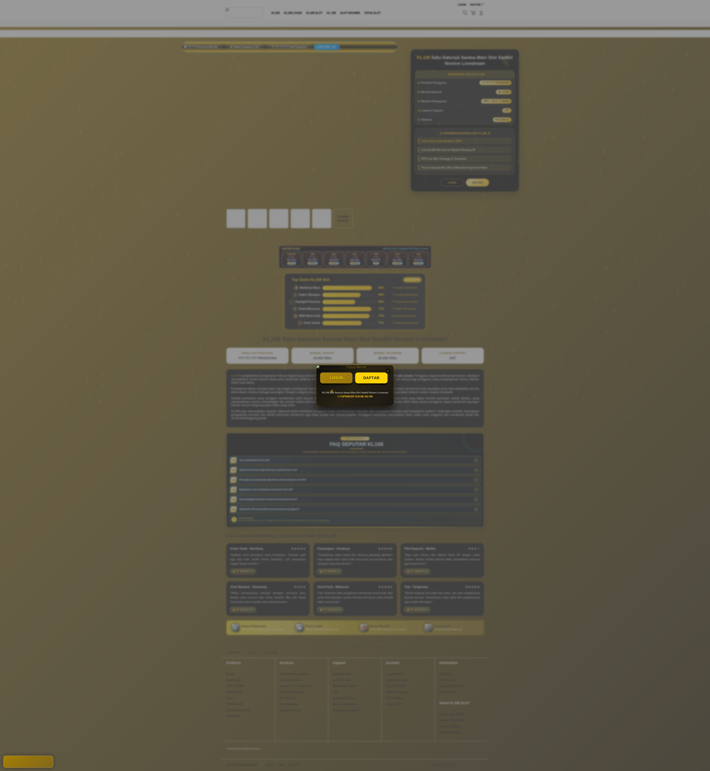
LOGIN (336, 378)
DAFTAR (371, 378)
